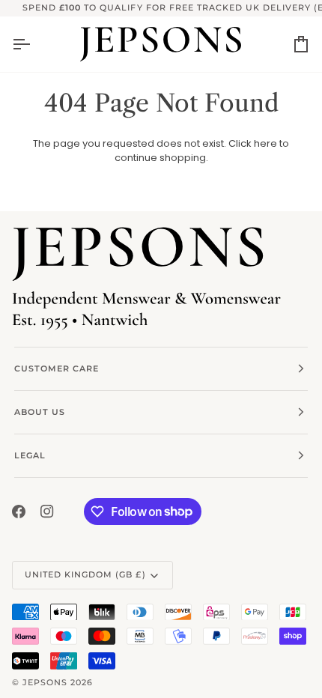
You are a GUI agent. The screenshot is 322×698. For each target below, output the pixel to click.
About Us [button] (39, 412)
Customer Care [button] (56, 368)
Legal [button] (30, 455)
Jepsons (44, 682)
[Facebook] (18, 511)
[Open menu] (34, 44)
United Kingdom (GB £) (85, 574)
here (265, 143)
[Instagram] (47, 511)
